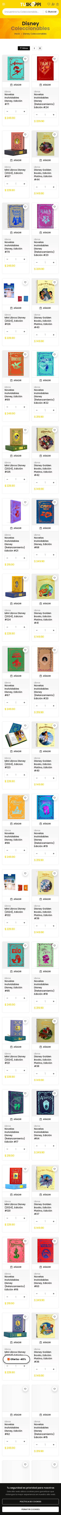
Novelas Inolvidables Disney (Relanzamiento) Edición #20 (44, 692)
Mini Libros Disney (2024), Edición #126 (15, 321)
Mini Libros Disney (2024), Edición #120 (15, 1207)
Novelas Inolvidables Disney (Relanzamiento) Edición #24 (44, 101)
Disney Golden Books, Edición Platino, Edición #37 (43, 1209)
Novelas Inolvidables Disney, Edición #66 (13, 838)
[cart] (57, 4)
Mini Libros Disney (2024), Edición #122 (15, 912)
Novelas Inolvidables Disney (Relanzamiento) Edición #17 (15, 1135)
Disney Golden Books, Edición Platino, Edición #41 (43, 618)
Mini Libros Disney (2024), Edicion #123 (15, 764)
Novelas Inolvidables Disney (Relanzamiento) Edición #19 (44, 840)
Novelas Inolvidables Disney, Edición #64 (43, 1133)
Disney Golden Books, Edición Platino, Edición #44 (43, 174)
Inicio (17, 34)
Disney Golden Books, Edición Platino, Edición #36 (43, 1356)
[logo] (30, 4)
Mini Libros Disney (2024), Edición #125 (15, 469)
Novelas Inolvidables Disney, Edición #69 (13, 394)
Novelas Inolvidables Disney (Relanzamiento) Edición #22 (44, 396)
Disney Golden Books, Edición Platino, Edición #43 (43, 322)
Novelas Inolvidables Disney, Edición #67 (13, 690)
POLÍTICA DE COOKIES (30, 1501)
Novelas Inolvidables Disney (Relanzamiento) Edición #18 (44, 988)
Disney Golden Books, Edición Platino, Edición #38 (43, 1061)
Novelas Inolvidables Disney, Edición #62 (13, 1429)
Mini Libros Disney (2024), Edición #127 (15, 173)
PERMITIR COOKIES (30, 1509)
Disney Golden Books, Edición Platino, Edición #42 (43, 470)
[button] (3, 4)
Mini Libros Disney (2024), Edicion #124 (15, 616)
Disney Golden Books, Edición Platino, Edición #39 (43, 913)
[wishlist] (49, 4)
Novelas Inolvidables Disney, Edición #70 (13, 247)
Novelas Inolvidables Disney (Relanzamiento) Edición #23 (44, 249)
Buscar (52, 11)
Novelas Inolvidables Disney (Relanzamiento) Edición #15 (44, 1431)
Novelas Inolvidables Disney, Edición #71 (13, 99)
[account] (53, 4)
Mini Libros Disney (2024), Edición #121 (15, 1060)
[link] (34, 48)
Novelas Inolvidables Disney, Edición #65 (13, 986)
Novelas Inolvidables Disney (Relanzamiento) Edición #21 (15, 544)
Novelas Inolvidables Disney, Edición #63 (43, 1281)
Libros (8, 91)
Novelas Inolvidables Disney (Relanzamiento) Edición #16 (15, 1283)
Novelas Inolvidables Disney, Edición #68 (43, 542)
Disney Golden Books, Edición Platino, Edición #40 (43, 765)
